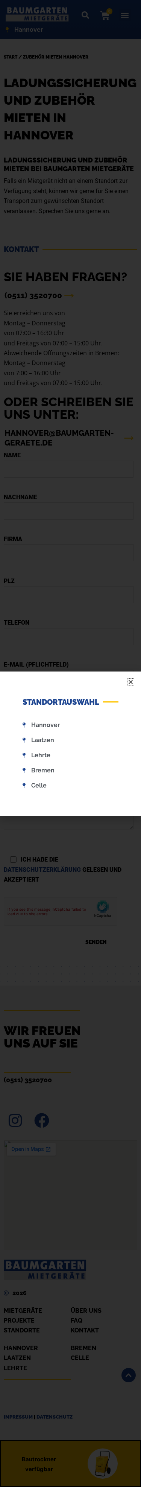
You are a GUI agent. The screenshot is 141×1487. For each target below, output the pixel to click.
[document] (70, 743)
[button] (130, 682)
